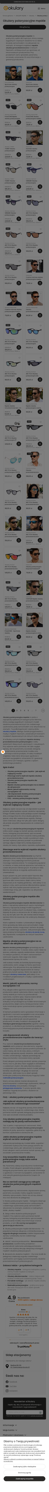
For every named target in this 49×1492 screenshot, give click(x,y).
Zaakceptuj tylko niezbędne (24, 1466)
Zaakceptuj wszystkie (24, 1479)
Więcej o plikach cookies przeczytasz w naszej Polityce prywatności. (24, 1460)
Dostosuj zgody (24, 1473)
